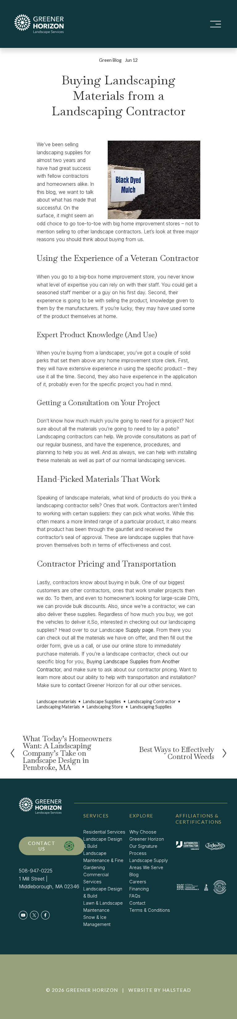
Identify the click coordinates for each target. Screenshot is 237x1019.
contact (76, 685)
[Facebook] (45, 915)
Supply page (139, 630)
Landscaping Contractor (152, 701)
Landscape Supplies (102, 701)
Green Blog (110, 60)
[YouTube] (23, 915)
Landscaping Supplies (151, 706)
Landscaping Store (105, 706)
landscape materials (56, 701)
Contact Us (42, 845)
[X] (34, 915)
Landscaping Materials (58, 706)
